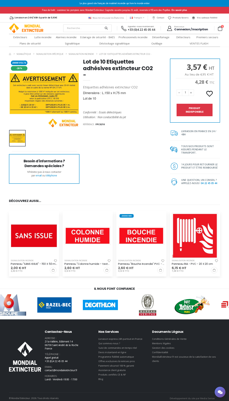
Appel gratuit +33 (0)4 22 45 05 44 (56, 359)
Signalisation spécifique (49, 54)
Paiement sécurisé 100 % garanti (116, 365)
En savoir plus (179, 10)
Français (138, 17)
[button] (220, 28)
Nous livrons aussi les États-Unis (108, 17)
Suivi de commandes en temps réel (117, 347)
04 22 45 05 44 (209, 183)
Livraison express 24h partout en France (120, 338)
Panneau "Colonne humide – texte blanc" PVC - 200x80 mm (87, 264)
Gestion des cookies (163, 347)
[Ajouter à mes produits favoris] (209, 93)
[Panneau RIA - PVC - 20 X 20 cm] (195, 236)
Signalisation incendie (81, 54)
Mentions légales (161, 343)
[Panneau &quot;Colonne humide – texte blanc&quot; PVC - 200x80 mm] (87, 236)
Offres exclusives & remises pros (116, 361)
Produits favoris (180, 17)
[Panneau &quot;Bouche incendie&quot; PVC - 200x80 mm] (141, 236)
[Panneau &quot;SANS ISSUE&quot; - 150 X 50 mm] (34, 236)
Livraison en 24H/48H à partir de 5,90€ (35, 17)
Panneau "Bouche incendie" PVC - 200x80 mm (141, 264)
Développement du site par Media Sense (192, 398)
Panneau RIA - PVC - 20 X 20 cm (192, 264)
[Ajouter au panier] (53, 270)
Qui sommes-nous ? (109, 343)
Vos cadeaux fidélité (206, 17)
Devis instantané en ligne (112, 352)
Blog (100, 379)
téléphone (51, 175)
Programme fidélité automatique (116, 356)
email (39, 175)
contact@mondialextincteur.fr (61, 370)
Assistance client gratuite (112, 370)
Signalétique (23, 54)
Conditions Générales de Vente (169, 338)
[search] (106, 28)
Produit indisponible (195, 110)
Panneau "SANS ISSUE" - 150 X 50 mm (34, 264)
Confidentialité (160, 352)
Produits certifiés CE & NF (112, 374)
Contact (160, 17)
